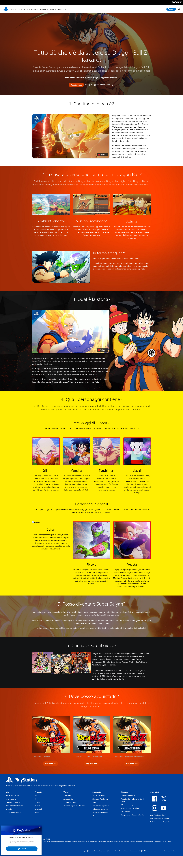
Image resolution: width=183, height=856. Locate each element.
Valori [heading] (66, 792)
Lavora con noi (11, 799)
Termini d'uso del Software (167, 851)
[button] (70, 136)
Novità (52, 9)
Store (12, 9)
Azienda (9, 809)
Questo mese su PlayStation (23, 786)
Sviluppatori (125, 811)
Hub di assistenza (98, 796)
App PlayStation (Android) (159, 818)
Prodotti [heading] (38, 792)
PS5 (19, 9)
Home (8, 786)
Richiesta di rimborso (100, 812)
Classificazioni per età (129, 805)
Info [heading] (7, 792)
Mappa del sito (135, 851)
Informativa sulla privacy (97, 851)
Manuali (95, 816)
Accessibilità (68, 799)
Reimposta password (100, 809)
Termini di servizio (128, 796)
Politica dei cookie (149, 851)
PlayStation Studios (13, 802)
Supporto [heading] (96, 792)
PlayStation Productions (14, 806)
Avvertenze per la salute (130, 808)
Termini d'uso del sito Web (118, 851)
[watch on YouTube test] (102, 154)
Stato (94, 802)
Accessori (43, 9)
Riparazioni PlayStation (100, 806)
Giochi (26, 9)
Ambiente (67, 796)
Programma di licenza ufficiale (132, 815)
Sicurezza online (70, 802)
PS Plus (33, 9)
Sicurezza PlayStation (100, 799)
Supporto (60, 9)
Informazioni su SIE (13, 796)
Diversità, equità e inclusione (74, 806)
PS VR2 (37, 802)
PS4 (36, 799)
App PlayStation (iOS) (158, 815)
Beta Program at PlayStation (160, 822)
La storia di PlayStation (14, 812)
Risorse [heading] (124, 792)
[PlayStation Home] (5, 9)
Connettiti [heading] (154, 792)
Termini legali (81, 851)
